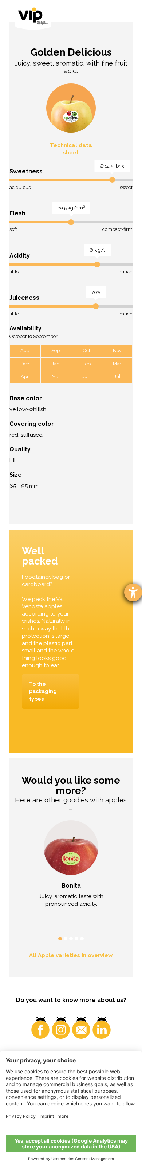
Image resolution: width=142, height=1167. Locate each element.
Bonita (71, 885)
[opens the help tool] (133, 592)
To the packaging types (43, 691)
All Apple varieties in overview (71, 955)
